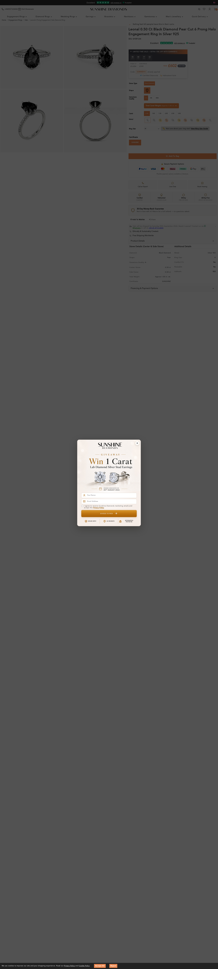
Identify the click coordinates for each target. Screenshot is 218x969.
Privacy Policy (98, 508)
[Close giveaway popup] (137, 443)
